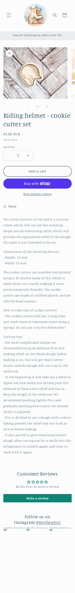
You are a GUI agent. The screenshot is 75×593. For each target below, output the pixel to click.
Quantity (9, 147)
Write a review (37, 498)
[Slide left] (28, 106)
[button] (9, 15)
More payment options (37, 193)
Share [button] (12, 206)
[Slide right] (46, 106)
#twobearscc (48, 522)
